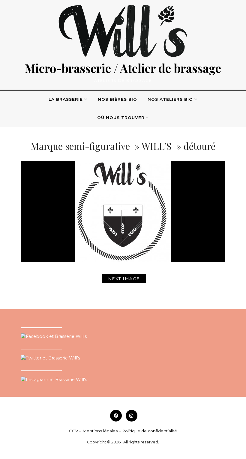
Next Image (124, 278)
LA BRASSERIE (66, 99)
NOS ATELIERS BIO (170, 99)
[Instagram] (131, 416)
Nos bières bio (117, 99)
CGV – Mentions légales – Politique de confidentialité (123, 430)
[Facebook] (116, 416)
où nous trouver (121, 117)
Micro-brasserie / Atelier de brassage (123, 68)
